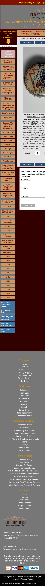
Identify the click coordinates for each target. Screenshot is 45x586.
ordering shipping (24, 372)
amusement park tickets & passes (24, 482)
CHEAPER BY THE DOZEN (8, 84)
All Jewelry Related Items (8, 99)
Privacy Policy (26, 579)
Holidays (8, 149)
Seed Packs (8, 207)
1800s (8, 256)
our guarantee (24, 375)
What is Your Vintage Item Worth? (5, 304)
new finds (24, 428)
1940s (8, 277)
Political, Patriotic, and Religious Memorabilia (8, 186)
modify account (24, 503)
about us (24, 367)
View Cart (37, 35)
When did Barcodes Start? (7, 324)
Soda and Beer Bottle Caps (8, 221)
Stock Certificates (8, 231)
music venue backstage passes (24, 479)
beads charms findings (24, 433)
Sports (7, 227)
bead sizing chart (24, 413)
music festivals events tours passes (24, 471)
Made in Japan (8, 153)
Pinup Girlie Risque (7, 179)
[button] (27, 42)
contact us (24, 370)
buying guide (24, 410)
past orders (24, 500)
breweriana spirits (24, 436)
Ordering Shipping (26, 31)
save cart (24, 396)
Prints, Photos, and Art (7, 202)
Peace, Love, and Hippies (8, 173)
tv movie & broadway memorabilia (24, 439)
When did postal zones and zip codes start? (7, 317)
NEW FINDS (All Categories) (7, 61)
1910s (8, 265)
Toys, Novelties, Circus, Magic (7, 241)
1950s (8, 281)
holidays (24, 445)
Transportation (8, 252)
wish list (24, 401)
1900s (8, 260)
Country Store (8, 136)
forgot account (24, 505)
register (24, 497)
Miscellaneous (8, 161)
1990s (8, 297)
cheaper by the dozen (24, 430)
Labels (7, 144)
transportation (24, 450)
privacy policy (24, 378)
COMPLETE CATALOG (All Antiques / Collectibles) (8, 76)
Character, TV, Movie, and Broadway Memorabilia (8, 125)
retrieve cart (24, 399)
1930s (8, 273)
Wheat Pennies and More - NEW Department (8, 67)
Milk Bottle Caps (8, 157)
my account (24, 508)
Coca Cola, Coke (8, 132)
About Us (24, 33)
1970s (8, 289)
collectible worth (24, 416)
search (24, 407)
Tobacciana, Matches (7, 236)
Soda (8, 217)
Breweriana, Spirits (8, 118)
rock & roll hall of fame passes (24, 474)
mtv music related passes (24, 476)
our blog (24, 381)
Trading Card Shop (7, 247)
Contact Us (35, 33)
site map (24, 404)
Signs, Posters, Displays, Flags (7, 212)
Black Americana (8, 113)
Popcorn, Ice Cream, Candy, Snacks (8, 195)
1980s (8, 293)
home (24, 364)
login (24, 494)
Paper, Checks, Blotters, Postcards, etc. (7, 166)
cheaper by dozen (24, 465)
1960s (8, 285)
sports (24, 442)
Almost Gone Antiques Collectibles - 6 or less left (8, 91)
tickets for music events (24, 468)
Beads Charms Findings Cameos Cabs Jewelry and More (8, 106)
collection (24, 390)
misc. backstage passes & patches (24, 485)
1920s (8, 269)
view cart (24, 393)
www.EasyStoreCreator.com (23, 584)
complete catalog (24, 425)
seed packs (24, 447)
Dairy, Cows (8, 140)
